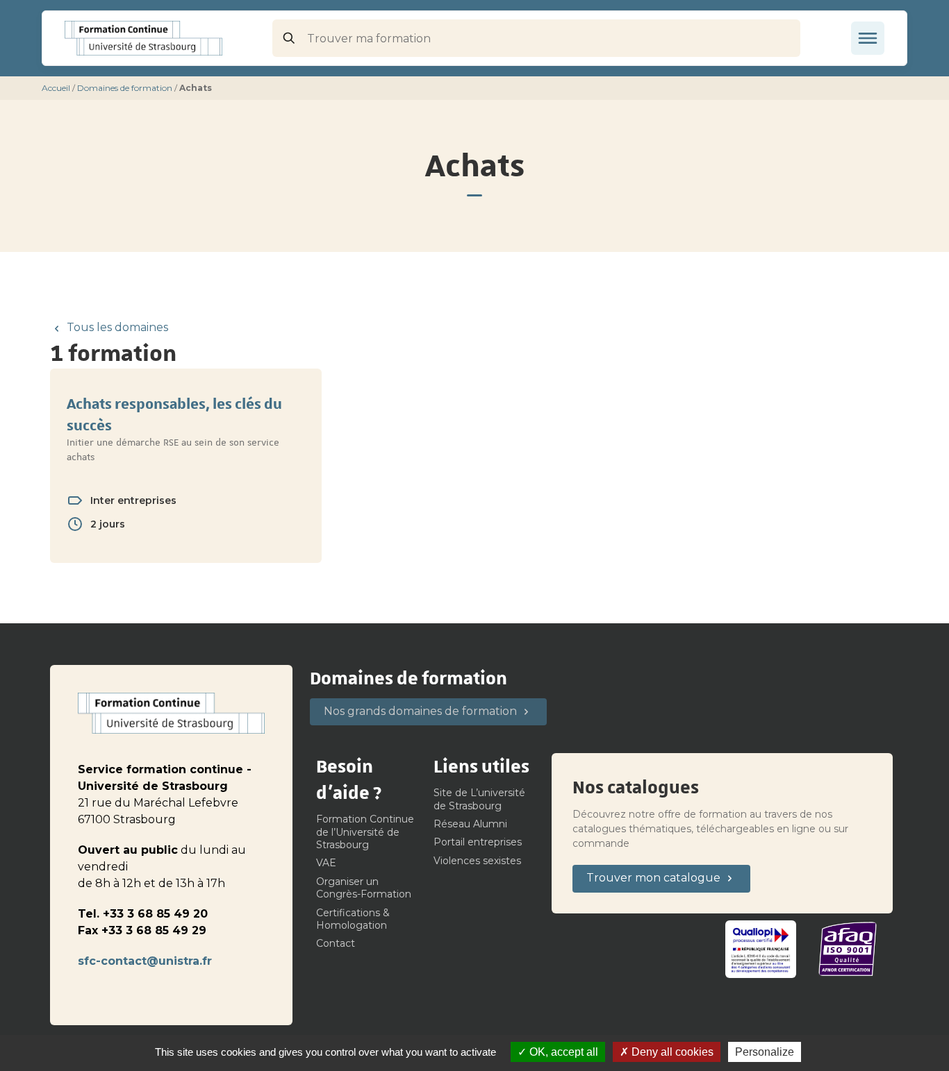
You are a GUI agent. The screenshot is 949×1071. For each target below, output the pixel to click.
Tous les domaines (117, 327)
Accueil (56, 88)
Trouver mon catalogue (653, 877)
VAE (326, 863)
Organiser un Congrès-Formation (363, 887)
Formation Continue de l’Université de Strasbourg (365, 832)
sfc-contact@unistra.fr (145, 961)
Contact (335, 943)
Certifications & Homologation (353, 918)
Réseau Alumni (470, 824)
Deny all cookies (671, 1052)
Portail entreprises (478, 842)
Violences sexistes (477, 860)
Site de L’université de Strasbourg (479, 798)
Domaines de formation (124, 88)
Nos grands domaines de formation (420, 711)
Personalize (764, 1052)
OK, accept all (562, 1052)
